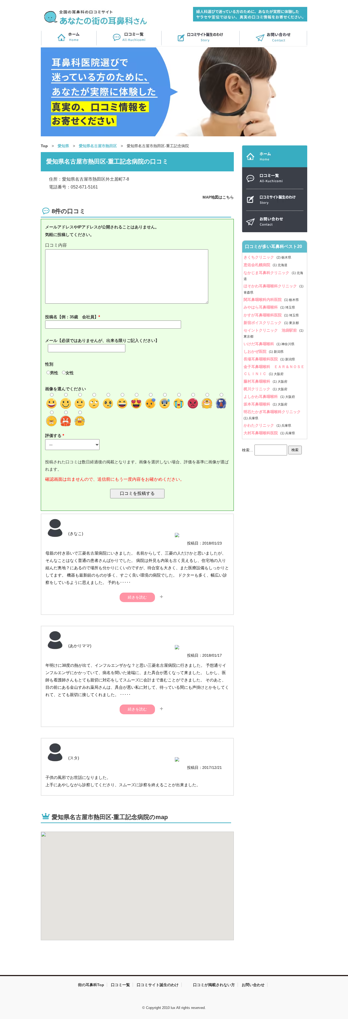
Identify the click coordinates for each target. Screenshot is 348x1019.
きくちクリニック (259, 257)
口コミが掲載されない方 (214, 985)
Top (44, 146)
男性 (54, 372)
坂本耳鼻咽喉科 (257, 404)
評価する (54, 435)
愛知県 (63, 146)
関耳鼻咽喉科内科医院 (263, 299)
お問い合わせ (253, 985)
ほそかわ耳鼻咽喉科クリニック (271, 286)
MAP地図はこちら (218, 197)
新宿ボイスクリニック (263, 322)
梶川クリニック (257, 389)
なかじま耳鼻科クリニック (267, 273)
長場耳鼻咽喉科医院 (261, 359)
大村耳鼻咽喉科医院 (261, 433)
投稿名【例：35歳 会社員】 (71, 316)
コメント (137, 245)
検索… (247, 450)
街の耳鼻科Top (91, 985)
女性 (70, 372)
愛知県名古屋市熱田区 (98, 146)
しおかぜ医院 (256, 351)
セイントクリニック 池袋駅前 (271, 330)
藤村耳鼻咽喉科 (257, 381)
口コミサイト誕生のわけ (158, 985)
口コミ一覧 (120, 985)
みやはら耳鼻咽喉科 (261, 307)
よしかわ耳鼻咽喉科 (261, 396)
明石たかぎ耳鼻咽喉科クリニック (272, 412)
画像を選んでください (65, 388)
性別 (49, 364)
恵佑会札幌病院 (257, 265)
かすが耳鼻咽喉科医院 (263, 315)
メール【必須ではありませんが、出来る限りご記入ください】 (102, 340)
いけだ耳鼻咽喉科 (259, 344)
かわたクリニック (259, 425)
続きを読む (137, 597)
